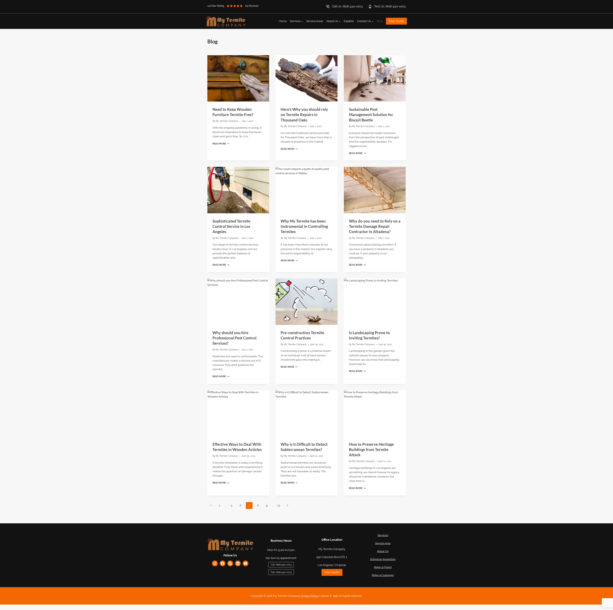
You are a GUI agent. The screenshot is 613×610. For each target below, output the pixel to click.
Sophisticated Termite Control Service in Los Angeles (231, 226)
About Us (383, 551)
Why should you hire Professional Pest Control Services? (234, 337)
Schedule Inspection (383, 559)
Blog (380, 21)
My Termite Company (227, 121)
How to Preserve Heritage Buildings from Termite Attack (371, 449)
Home (283, 21)
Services (383, 535)
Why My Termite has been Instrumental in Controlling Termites (304, 226)
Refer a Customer (383, 575)
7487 (335, 595)
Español (349, 21)
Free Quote (396, 21)
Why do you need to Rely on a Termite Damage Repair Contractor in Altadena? (375, 226)
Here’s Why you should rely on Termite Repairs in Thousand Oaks (304, 114)
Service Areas (314, 21)
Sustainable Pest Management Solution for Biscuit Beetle (371, 114)
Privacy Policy (309, 595)
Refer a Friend (383, 567)
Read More (220, 143)
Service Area (382, 543)
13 (278, 505)
